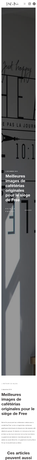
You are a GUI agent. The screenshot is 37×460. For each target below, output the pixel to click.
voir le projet (11, 210)
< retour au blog (9, 383)
